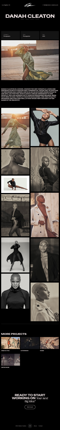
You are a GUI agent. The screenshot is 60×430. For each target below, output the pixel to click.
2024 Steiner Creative (21, 426)
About (35, 426)
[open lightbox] (15, 128)
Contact (41, 426)
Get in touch (30, 407)
